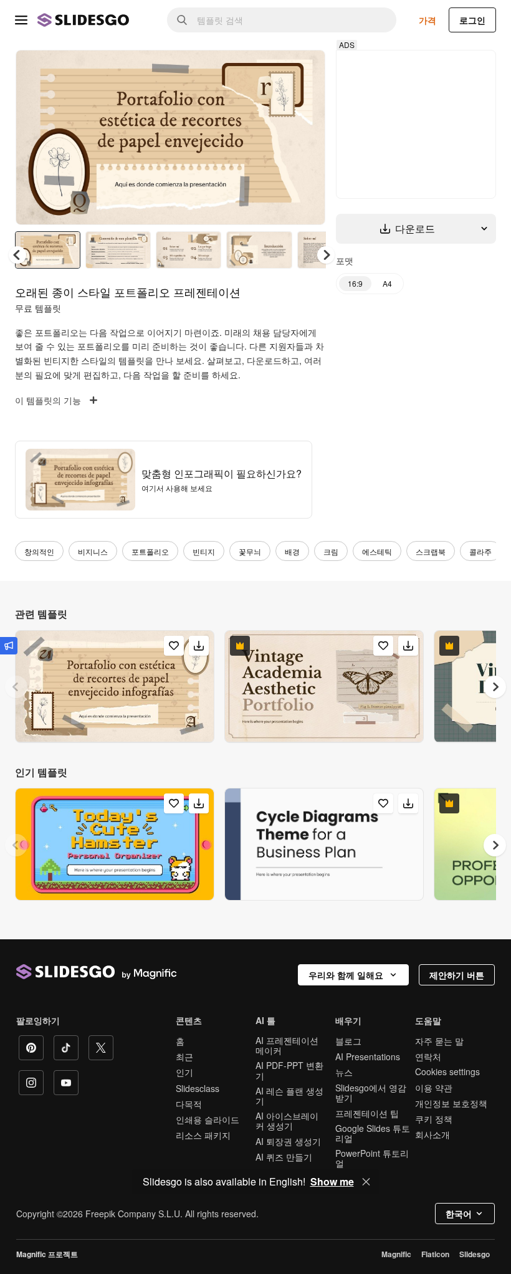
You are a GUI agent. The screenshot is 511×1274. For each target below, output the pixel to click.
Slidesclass (197, 1090)
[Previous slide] (16, 689)
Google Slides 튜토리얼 (372, 1135)
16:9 (358, 283)
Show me (332, 1181)
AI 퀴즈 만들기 (284, 1159)
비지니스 (93, 553)
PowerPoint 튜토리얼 (372, 1160)
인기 (184, 1074)
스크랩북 (431, 553)
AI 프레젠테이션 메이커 (287, 1047)
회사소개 (432, 1136)
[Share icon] (307, 69)
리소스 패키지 (203, 1137)
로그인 (472, 20)
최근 (184, 1058)
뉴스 (344, 1074)
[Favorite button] (274, 69)
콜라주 (480, 553)
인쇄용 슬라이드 (207, 1121)
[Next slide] (309, 138)
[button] (329, 257)
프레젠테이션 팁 (367, 1115)
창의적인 (39, 553)
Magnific (396, 1256)
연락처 (428, 1058)
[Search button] (182, 19)
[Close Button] (366, 1182)
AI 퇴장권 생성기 (288, 1143)
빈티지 (204, 553)
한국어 (459, 1215)
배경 (292, 553)
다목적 (189, 1106)
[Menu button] (21, 20)
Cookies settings (447, 1073)
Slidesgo (474, 1256)
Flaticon (435, 1256)
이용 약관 (433, 1089)
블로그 (348, 1043)
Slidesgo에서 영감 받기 (370, 1094)
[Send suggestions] (8, 645)
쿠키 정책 (433, 1121)
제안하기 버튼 (456, 976)
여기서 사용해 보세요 (177, 489)
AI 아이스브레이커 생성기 (287, 1123)
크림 (330, 553)
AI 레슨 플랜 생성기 (289, 1098)
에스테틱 (377, 553)
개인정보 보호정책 (451, 1105)
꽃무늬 (250, 553)
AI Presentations (367, 1058)
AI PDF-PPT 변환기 (289, 1072)
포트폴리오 (150, 553)
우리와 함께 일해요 (345, 976)
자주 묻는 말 (439, 1043)
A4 (390, 283)
